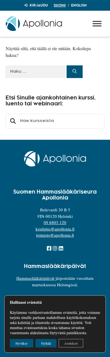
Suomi (60, 5)
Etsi (12, 121)
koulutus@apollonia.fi (55, 229)
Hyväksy (22, 343)
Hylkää (46, 343)
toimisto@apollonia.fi (55, 235)
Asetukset (71, 343)
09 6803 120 (55, 222)
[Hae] (75, 71)
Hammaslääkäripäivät (35, 278)
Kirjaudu (39, 5)
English (79, 5)
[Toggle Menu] (97, 23)
